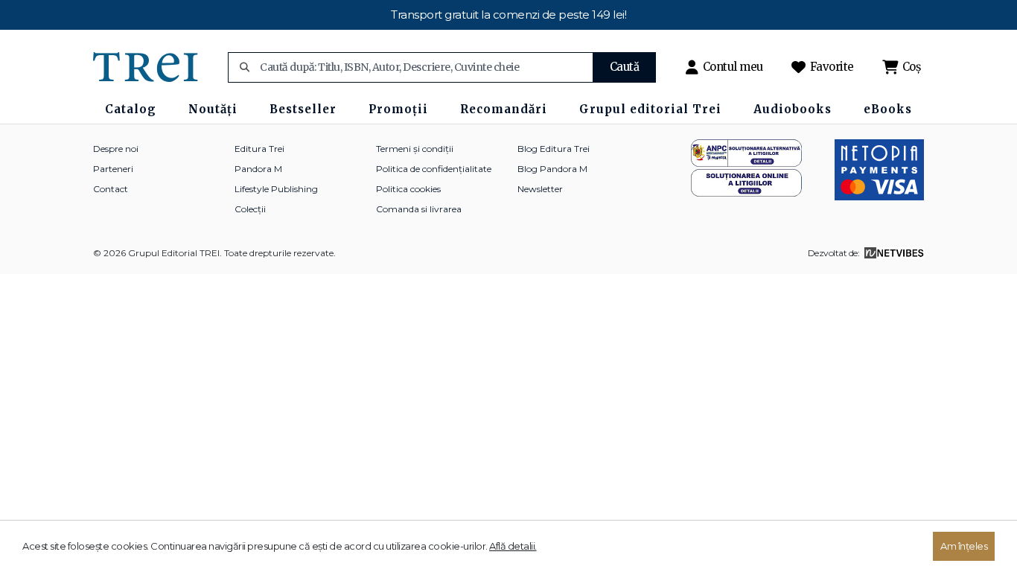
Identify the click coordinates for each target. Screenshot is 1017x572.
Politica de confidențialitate (433, 168)
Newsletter (540, 188)
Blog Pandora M (552, 168)
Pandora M (258, 168)
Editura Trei (259, 148)
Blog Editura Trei (553, 148)
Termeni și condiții (414, 148)
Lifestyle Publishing (276, 188)
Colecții (250, 208)
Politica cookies (408, 188)
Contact (110, 188)
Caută (625, 67)
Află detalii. (513, 546)
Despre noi (115, 148)
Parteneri (113, 168)
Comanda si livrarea (419, 208)
